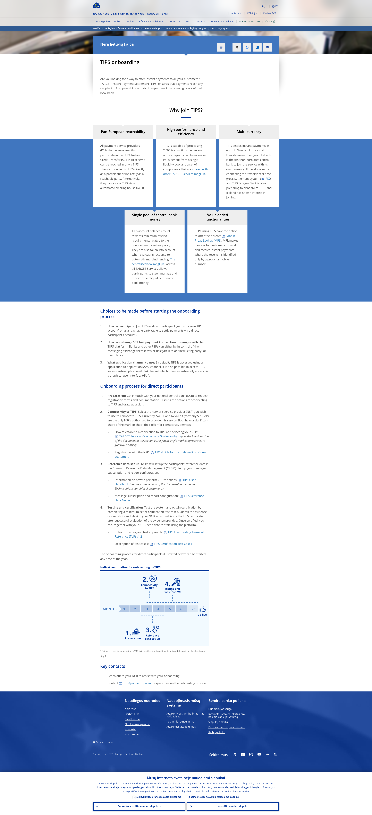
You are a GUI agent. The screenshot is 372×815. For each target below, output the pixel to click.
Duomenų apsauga (220, 709)
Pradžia (96, 28)
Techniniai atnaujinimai (181, 721)
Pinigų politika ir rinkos (108, 22)
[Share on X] (237, 47)
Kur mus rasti (133, 734)
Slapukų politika (218, 722)
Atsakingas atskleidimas (181, 727)
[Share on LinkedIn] (257, 47)
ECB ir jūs (252, 13)
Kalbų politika (216, 732)
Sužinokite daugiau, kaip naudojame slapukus (214, 797)
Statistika (175, 22)
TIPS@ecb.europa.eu (137, 683)
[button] (269, 6)
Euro (188, 22)
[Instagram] (251, 754)
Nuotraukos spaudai (137, 724)
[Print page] (221, 47)
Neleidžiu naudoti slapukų (233, 806)
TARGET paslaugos (152, 28)
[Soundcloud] (267, 754)
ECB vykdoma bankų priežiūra (255, 22)
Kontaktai (130, 729)
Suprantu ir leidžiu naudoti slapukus (139, 806)
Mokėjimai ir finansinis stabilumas (145, 22)
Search (263, 6)
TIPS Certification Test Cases (173, 544)
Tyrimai (201, 22)
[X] (234, 754)
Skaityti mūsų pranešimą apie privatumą (158, 797)
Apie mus (236, 13)
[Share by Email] (267, 47)
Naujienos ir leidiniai (222, 22)
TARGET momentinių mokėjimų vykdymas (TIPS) (189, 28)
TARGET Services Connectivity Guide (143, 436)
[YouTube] (259, 754)
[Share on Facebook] (247, 47)
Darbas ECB (269, 13)
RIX (267, 179)
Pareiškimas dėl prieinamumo (226, 727)
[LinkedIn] (242, 754)
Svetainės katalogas (104, 742)
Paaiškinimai (132, 719)
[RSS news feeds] (275, 754)
